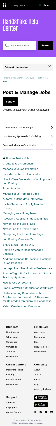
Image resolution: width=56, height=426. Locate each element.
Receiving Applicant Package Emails (25, 218)
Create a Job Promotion (18, 163)
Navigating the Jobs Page (19, 223)
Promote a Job (12, 188)
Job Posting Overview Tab (19, 239)
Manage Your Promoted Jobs (21, 193)
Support (11, 397)
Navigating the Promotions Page (23, 234)
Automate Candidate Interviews (23, 199)
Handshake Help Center (13, 78)
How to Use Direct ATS (17, 282)
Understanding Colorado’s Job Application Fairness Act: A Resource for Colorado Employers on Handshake (27, 297)
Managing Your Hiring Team (20, 213)
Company (40, 364)
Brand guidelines (42, 389)
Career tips (11, 342)
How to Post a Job (17, 158)
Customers (39, 332)
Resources (39, 337)
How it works (12, 332)
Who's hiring (12, 337)
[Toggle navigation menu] (40, 5)
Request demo (41, 347)
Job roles (10, 352)
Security (10, 374)
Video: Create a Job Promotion (22, 306)
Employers (41, 327)
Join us (37, 374)
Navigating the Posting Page (20, 229)
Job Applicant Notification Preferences (27, 268)
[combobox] (19, 45)
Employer (30, 78)
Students (12, 327)
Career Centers (14, 364)
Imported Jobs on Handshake (21, 174)
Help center (12, 356)
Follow (10, 101)
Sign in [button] (47, 5)
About (37, 370)
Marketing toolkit (14, 370)
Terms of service (35, 420)
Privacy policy (20, 420)
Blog (36, 342)
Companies (11, 347)
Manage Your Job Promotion (20, 168)
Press (37, 379)
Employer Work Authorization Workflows (28, 288)
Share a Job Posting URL (18, 244)
